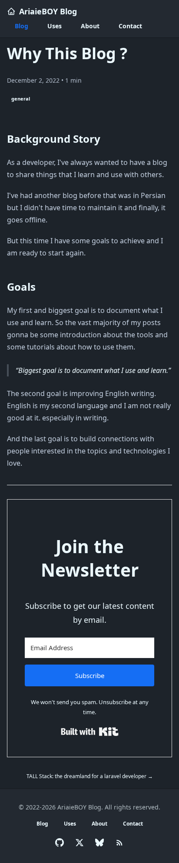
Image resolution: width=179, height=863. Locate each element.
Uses (54, 26)
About (90, 26)
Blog (21, 26)
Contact (130, 26)
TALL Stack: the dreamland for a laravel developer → (90, 776)
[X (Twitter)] (79, 842)
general (20, 98)
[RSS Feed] (119, 842)
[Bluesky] (99, 842)
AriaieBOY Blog (48, 11)
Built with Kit (90, 731)
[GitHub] (59, 842)
